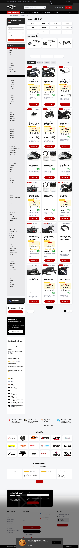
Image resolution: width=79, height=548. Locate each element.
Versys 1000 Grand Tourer (15, 148)
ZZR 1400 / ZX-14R (13, 231)
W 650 (11, 167)
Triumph (11, 242)
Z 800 (11, 205)
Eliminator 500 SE (13, 73)
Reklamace (9, 526)
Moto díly (11, 254)
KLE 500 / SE (12, 107)
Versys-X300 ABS (13, 161)
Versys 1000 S (12, 150)
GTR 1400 (12, 105)
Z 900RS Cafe (12, 212)
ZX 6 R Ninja (12, 229)
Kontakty (13, 1)
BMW (11, 54)
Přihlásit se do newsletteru (33, 502)
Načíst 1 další (49, 307)
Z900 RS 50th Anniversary (15, 220)
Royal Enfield (12, 237)
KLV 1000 (12, 114)
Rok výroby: (10, 35)
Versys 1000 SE (13, 152)
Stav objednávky (9, 523)
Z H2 (11, 214)
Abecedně (53, 62)
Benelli (11, 52)
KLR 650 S (12, 112)
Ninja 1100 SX (12, 120)
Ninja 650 (12, 135)
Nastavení (30, 545)
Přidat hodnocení (13, 311)
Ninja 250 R (12, 127)
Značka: (9, 26)
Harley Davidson (13, 61)
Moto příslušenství (13, 252)
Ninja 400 (12, 131)
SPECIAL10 (65, 88)
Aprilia (11, 50)
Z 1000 (11, 178)
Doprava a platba (35, 1)
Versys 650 (12, 159)
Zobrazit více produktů (49, 50)
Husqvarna (12, 65)
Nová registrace (31, 531)
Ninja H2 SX (12, 139)
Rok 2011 (12, 88)
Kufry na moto (12, 250)
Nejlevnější (40, 62)
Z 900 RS (12, 210)
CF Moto (11, 56)
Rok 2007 (12, 80)
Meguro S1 (12, 116)
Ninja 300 (12, 129)
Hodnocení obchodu (26, 1)
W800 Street (12, 176)
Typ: (8, 30)
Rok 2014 (12, 95)
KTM (11, 233)
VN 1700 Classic (13, 163)
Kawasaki (12, 69)
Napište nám (18, 1)
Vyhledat (16, 39)
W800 (11, 171)
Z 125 (11, 184)
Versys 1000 (12, 146)
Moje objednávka (10, 532)
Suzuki (11, 239)
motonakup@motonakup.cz (17, 325)
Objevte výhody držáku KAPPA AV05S (15, 351)
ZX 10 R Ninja (12, 227)
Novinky (8, 1)
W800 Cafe (12, 173)
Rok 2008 (12, 82)
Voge (11, 244)
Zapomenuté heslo (29, 534)
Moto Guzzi (12, 235)
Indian (11, 67)
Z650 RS (11, 195)
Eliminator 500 (13, 71)
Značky (11, 259)
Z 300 (11, 186)
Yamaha (11, 246)
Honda (11, 63)
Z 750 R (11, 203)
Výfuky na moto (12, 256)
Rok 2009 (12, 84)
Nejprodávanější (31, 62)
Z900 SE (11, 222)
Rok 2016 (12, 99)
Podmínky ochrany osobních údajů (13, 530)
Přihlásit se (32, 527)
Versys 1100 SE (13, 156)
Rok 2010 (12, 86)
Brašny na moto (13, 248)
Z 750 (11, 201)
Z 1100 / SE (12, 182)
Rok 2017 (12, 101)
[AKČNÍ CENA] (34, 72)
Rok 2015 (12, 97)
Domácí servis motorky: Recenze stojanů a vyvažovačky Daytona (14, 346)
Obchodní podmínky (10, 528)
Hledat (44, 7)
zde (43, 542)
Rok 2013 (12, 93)
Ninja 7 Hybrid (12, 137)
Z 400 (11, 188)
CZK (69, 1)
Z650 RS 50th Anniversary (15, 197)
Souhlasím (57, 542)
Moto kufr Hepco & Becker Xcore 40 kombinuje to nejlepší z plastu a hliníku (15, 341)
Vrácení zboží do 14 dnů (11, 525)
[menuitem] (13, 12)
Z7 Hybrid (12, 216)
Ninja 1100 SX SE (13, 122)
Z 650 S (11, 199)
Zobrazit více (39, 481)
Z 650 (11, 193)
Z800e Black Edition (13, 218)
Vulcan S (12, 165)
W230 (11, 169)
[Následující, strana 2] (68, 311)
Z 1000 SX (12, 180)
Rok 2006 (12, 78)
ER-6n (11, 103)
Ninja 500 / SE (12, 133)
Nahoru (31, 311)
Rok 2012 (12, 90)
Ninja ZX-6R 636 (13, 144)
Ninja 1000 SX (12, 118)
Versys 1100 (12, 154)
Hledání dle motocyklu (14, 48)
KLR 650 (11, 110)
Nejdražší (47, 62)
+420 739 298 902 (15, 327)
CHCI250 (34, 89)
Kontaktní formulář (15, 331)
